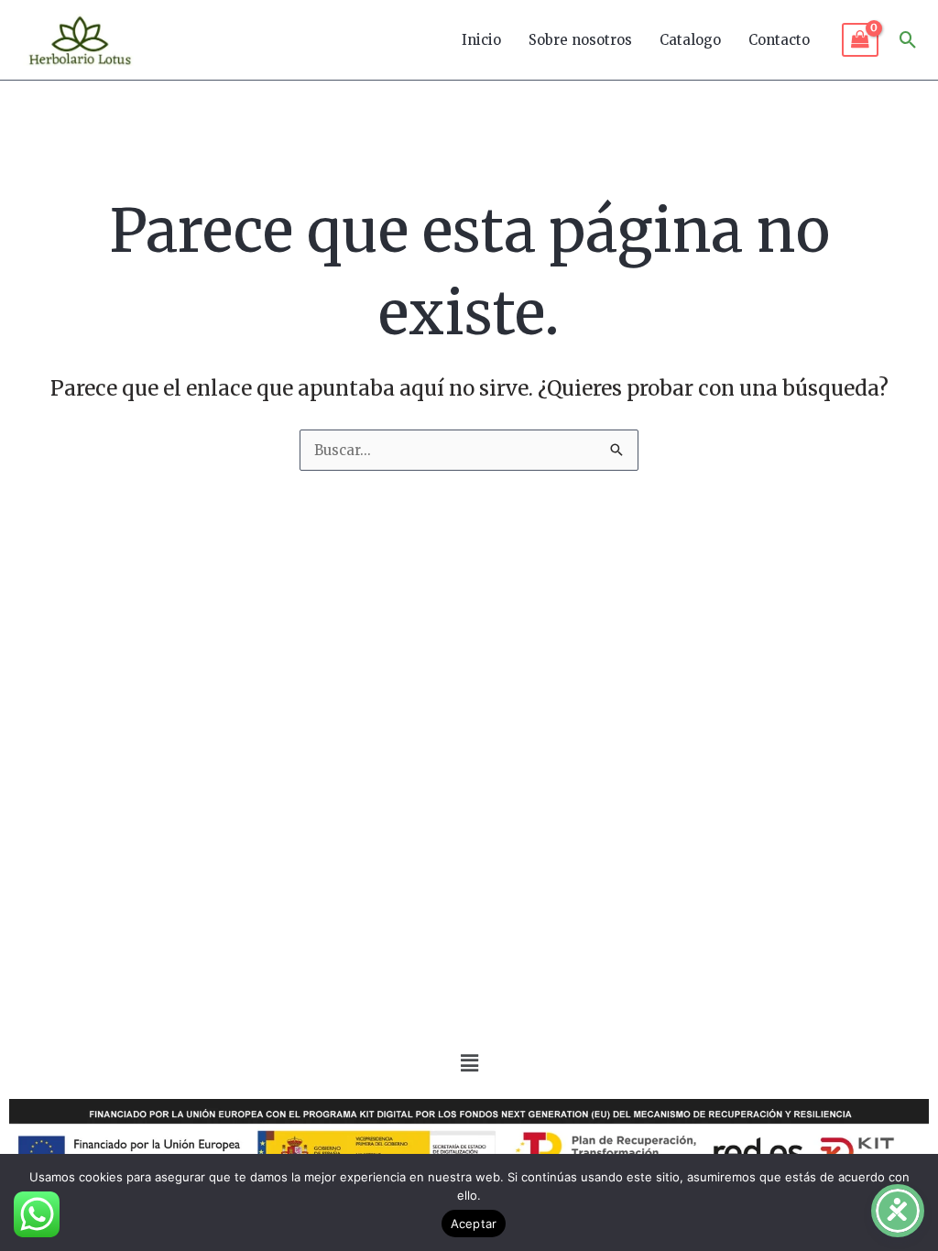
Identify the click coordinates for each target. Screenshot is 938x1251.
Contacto (779, 40)
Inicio (481, 40)
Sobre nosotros (580, 40)
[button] (908, 39)
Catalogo (690, 40)
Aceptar (474, 1223)
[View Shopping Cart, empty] (860, 40)
